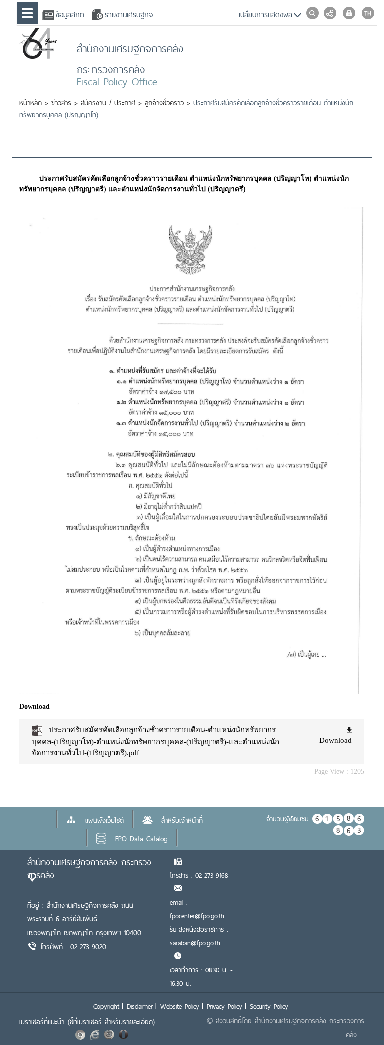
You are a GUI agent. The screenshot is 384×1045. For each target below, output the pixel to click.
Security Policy (269, 1006)
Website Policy (180, 1006)
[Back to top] (356, 1017)
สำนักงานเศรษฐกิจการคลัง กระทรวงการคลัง (90, 868)
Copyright (107, 1006)
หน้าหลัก (31, 103)
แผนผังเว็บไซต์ (105, 820)
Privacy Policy (224, 1006)
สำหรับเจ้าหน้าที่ (182, 820)
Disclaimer (140, 1006)
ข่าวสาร (62, 103)
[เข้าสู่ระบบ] (349, 13)
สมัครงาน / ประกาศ (108, 103)
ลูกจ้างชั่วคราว (164, 103)
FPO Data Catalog (142, 839)
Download (336, 740)
